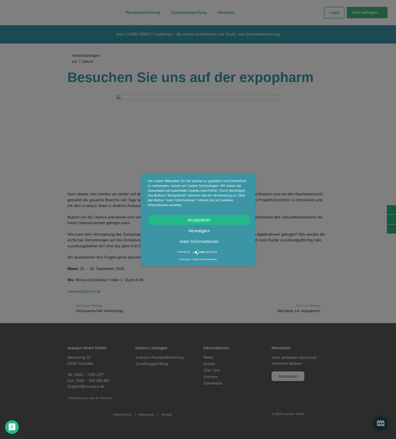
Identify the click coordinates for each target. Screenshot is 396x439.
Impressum (185, 259)
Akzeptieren (199, 219)
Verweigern (199, 230)
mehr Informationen (199, 241)
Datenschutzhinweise (205, 259)
